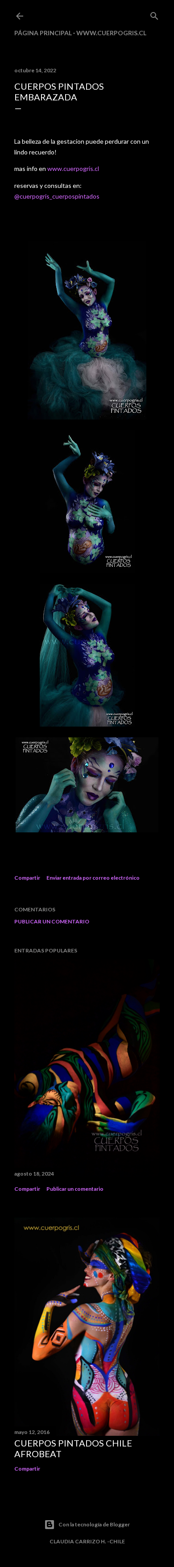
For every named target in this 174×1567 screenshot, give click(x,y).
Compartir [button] (27, 877)
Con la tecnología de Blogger (94, 1524)
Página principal (43, 33)
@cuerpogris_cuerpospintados (56, 196)
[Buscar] (154, 14)
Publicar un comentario (51, 921)
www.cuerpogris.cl (111, 33)
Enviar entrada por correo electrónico (93, 877)
